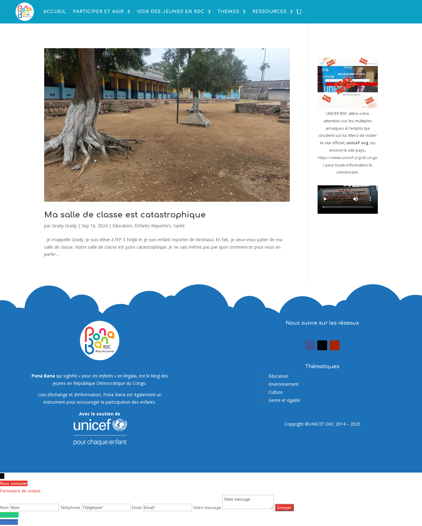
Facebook (9, 522)
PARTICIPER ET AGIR (98, 11)
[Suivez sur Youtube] (335, 345)
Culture (275, 392)
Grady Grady (64, 226)
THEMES (228, 11)
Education (122, 226)
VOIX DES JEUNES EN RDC (171, 11)
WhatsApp (9, 515)
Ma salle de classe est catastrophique (125, 214)
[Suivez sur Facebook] (310, 345)
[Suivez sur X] (322, 345)
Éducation (278, 376)
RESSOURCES (269, 11)
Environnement (283, 384)
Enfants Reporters (153, 226)
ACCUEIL (54, 11)
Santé (179, 226)
